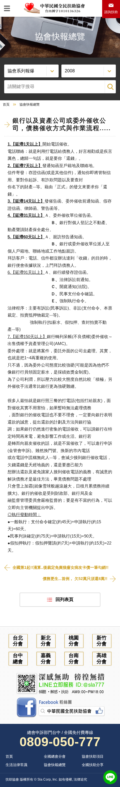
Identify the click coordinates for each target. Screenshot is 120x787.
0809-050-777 (60, 741)
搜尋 (110, 86)
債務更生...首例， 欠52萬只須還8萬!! (75, 578)
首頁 (6, 104)
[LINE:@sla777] (60, 683)
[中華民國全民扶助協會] (54, 7)
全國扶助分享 (93, 765)
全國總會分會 (55, 756)
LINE (110, 777)
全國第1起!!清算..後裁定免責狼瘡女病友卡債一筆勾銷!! (61, 567)
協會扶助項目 (93, 756)
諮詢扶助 (111, 12)
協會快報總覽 (55, 765)
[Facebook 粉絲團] (60, 707)
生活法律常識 (16, 765)
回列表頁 (64, 599)
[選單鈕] (7, 8)
